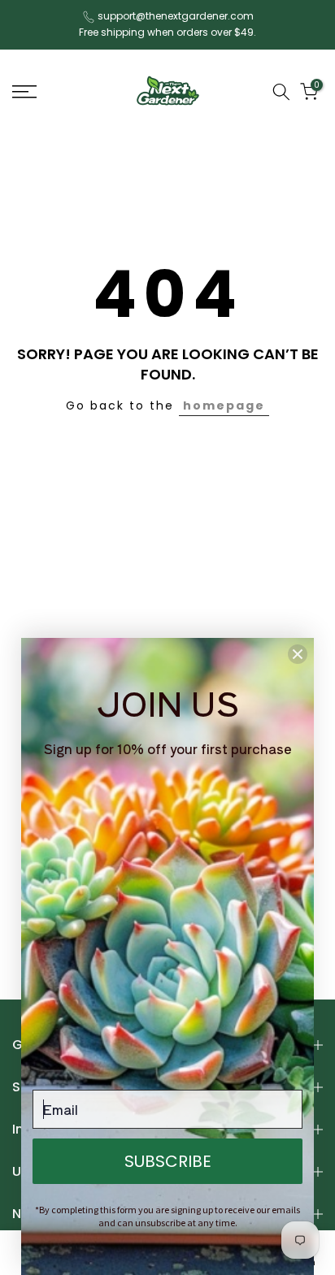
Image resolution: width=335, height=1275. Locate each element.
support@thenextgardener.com (176, 16)
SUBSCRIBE (167, 1161)
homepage (224, 405)
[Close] (297, 654)
